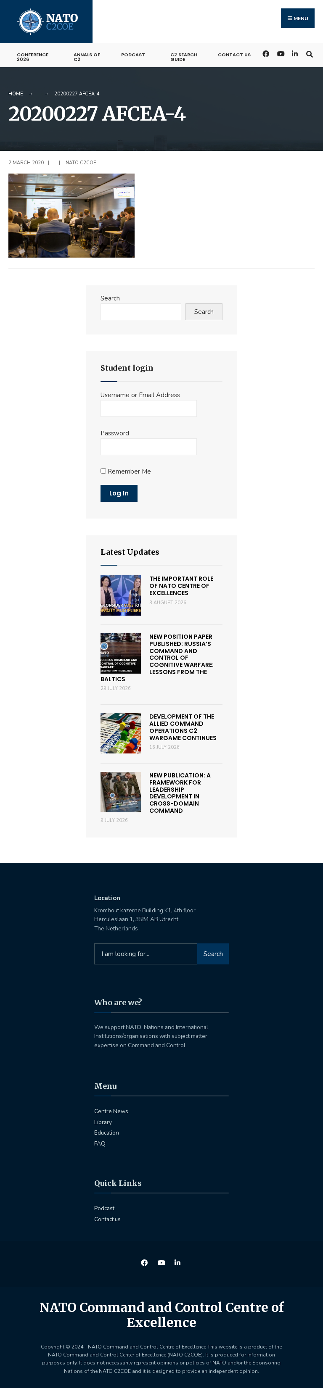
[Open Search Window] (309, 53)
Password (115, 433)
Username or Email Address (140, 395)
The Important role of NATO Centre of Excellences (181, 585)
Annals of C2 (87, 57)
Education (106, 1133)
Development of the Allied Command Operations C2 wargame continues (183, 727)
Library (103, 1122)
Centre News (111, 1111)
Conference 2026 (32, 57)
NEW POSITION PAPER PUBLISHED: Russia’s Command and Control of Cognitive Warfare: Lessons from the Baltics (157, 657)
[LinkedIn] (294, 53)
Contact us (234, 54)
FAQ (100, 1144)
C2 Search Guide (183, 57)
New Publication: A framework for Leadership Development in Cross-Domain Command (180, 793)
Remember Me (128, 471)
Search (110, 298)
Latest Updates (130, 552)
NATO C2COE (81, 163)
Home (15, 94)
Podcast (133, 54)
